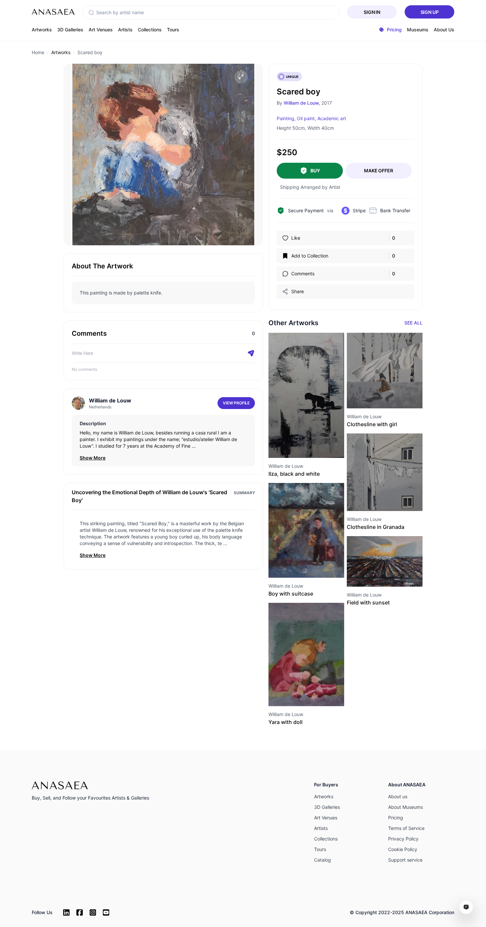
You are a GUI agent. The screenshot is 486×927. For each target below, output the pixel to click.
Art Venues (101, 29)
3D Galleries (70, 29)
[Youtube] (106, 912)
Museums (417, 29)
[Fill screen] (241, 77)
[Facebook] (80, 912)
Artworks (42, 29)
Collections (150, 29)
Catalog (322, 860)
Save (313, 446)
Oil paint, (306, 118)
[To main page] (53, 12)
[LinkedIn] (66, 912)
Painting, (286, 118)
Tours (173, 29)
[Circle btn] (294, 446)
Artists (125, 29)
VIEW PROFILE (236, 402)
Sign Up (430, 12)
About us (397, 796)
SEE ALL (413, 323)
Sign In (372, 12)
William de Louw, (302, 103)
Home (38, 52)
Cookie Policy (402, 849)
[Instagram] (93, 912)
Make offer (378, 170)
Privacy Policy (403, 838)
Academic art (331, 118)
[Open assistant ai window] (466, 907)
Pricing (395, 817)
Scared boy (89, 52)
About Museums (405, 807)
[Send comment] (251, 353)
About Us (444, 29)
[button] (91, 12)
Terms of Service (406, 828)
